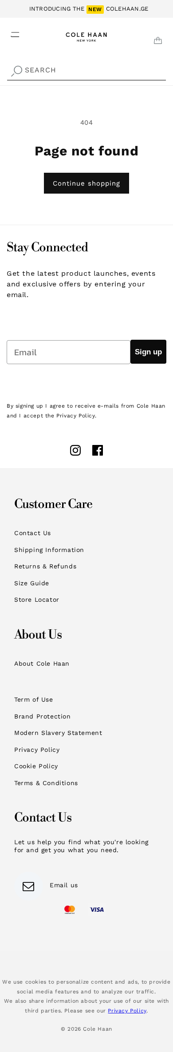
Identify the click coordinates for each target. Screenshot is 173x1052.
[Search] (16, 71)
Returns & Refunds (45, 566)
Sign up (148, 352)
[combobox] (86, 70)
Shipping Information (49, 549)
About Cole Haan (42, 663)
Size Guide (31, 583)
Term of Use (33, 699)
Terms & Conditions (46, 782)
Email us (64, 885)
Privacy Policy (36, 749)
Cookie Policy (36, 766)
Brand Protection (42, 716)
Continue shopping (86, 183)
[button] (10, 32)
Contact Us (32, 532)
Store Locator (36, 599)
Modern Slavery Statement (58, 732)
